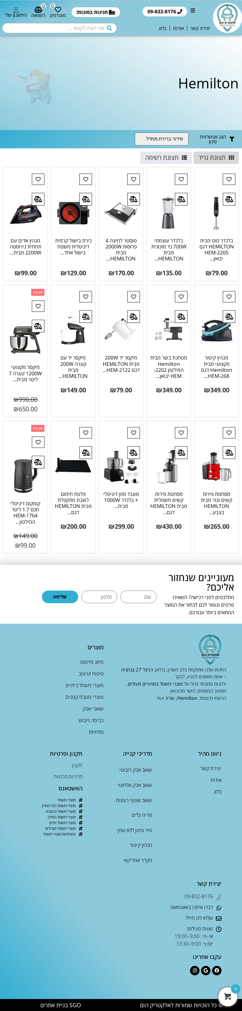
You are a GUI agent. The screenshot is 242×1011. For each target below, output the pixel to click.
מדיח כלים (142, 815)
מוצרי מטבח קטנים (85, 696)
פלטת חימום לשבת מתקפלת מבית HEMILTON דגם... (73, 503)
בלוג (162, 28)
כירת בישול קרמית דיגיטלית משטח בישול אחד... (73, 246)
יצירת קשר (200, 28)
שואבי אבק (93, 708)
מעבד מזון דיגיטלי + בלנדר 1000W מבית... (121, 500)
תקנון (77, 765)
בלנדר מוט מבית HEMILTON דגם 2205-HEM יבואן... (216, 249)
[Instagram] (194, 970)
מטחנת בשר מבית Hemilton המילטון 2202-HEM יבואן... (168, 366)
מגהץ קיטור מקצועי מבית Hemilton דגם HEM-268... (216, 366)
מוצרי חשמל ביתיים (85, 685)
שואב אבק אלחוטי (135, 785)
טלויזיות (96, 732)
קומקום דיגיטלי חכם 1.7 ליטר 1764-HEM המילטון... (25, 512)
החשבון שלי (16, 15)
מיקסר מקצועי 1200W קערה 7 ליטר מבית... (25, 373)
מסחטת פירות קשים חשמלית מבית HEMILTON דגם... (168, 503)
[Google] (205, 970)
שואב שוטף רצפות (134, 800)
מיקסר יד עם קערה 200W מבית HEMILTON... (73, 366)
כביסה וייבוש (91, 720)
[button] (192, 12)
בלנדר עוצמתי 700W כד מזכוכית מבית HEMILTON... (169, 249)
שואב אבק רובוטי (135, 769)
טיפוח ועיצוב (91, 673)
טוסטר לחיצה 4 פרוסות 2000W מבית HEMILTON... (121, 249)
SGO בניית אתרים (60, 1005)
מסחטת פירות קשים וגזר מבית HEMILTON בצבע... (216, 503)
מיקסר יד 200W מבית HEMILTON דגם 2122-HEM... (121, 363)
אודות (178, 28)
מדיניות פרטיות (68, 776)
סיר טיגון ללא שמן (135, 830)
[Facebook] (217, 970)
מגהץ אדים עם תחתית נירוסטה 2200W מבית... (25, 246)
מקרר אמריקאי (137, 860)
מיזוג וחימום (92, 661)
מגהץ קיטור (141, 845)
